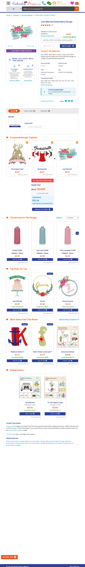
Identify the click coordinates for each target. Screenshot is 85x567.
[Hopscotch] (14, 125)
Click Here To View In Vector (21, 51)
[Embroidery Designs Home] (26, 3)
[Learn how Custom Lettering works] (19, 65)
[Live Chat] (49, 3)
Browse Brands (27, 15)
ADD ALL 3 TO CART (41, 209)
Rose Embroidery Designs (56, 441)
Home (8, 15)
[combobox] (48, 8)
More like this (22, 174)
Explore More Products (68, 319)
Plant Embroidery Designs (15, 441)
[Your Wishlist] (72, 3)
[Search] (76, 8)
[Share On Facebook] (69, 101)
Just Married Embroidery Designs (34, 443)
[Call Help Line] (44, 3)
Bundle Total (35, 185)
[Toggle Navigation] (8, 3)
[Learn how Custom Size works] (32, 65)
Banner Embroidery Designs (36, 441)
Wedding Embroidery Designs (58, 443)
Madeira (59, 218)
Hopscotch (10, 426)
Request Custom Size (47, 36)
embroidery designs (16, 430)
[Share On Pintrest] (72, 101)
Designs (16, 15)
